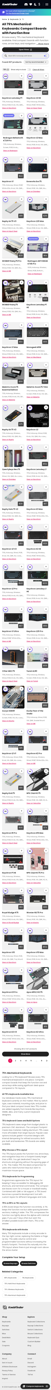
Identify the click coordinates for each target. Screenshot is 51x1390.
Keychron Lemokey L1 (36, 469)
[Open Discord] (26, 4)
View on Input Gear (34, 108)
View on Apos (32, 1002)
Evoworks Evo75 (34, 181)
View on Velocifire (34, 803)
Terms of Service (9, 1374)
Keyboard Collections (36, 1322)
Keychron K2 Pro (34, 753)
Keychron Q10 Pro (35, 631)
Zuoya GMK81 (8, 711)
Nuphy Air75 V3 (9, 221)
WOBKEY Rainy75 (10, 304)
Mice (4, 1333)
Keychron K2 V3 (9, 1032)
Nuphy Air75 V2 (9, 429)
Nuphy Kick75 (8, 793)
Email (30, 1359)
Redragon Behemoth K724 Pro (13, 139)
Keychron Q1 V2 (9, 549)
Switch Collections (35, 1329)
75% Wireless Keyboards (14, 1289)
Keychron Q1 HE (34, 98)
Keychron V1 (7, 181)
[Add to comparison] (21, 76)
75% (5, 69)
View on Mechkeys (34, 357)
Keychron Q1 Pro (9, 588)
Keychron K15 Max (35, 833)
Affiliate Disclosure (9, 1366)
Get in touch (7, 1362)
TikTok (30, 1374)
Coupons (6, 1345)
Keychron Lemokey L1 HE (36, 590)
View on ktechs (8, 721)
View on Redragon (10, 150)
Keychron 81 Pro (9, 833)
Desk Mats (6, 1337)
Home (4, 19)
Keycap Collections (35, 1325)
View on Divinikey (33, 191)
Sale (3, 1341)
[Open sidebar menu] (47, 4)
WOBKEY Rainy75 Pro (11, 261)
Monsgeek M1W (34, 347)
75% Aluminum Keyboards (14, 1295)
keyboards (14, 19)
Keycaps (5, 1325)
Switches (5, 1329)
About (4, 1359)
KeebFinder (9, 4)
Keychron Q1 (32, 429)
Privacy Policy (7, 1370)
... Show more (42, 43)
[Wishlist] (30, 4)
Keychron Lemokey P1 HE (37, 306)
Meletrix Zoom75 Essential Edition (10, 388)
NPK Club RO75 (34, 793)
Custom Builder (34, 1341)
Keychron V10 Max (35, 952)
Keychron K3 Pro (10, 992)
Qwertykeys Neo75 (11, 469)
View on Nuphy (8, 439)
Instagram (32, 1366)
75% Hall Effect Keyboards (14, 1283)
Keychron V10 (8, 952)
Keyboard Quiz (33, 1337)
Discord (31, 1362)
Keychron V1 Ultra (10, 631)
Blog (29, 1345)
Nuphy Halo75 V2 (10, 509)
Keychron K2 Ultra (35, 1032)
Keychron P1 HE (9, 872)
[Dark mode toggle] (35, 4)
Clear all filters (38, 69)
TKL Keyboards (28, 1278)
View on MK (6, 271)
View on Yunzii (32, 681)
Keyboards (6, 1322)
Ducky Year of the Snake (35, 712)
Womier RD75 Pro (35, 912)
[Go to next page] (47, 1061)
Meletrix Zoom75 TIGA (37, 387)
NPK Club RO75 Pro (35, 872)
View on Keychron (9, 108)
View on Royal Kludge (10, 922)
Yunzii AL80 (32, 671)
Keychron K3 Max (35, 509)
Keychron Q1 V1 (9, 753)
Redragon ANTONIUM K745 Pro (38, 262)
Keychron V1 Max (10, 347)
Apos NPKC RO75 (34, 992)
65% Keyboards (10, 1278)
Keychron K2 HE (34, 549)
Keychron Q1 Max (35, 137)
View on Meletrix (8, 400)
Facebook (31, 1370)
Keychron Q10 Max (35, 221)
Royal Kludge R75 (10, 912)
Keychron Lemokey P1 (12, 98)
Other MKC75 (8, 671)
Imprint (5, 1378)
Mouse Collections (35, 1333)
